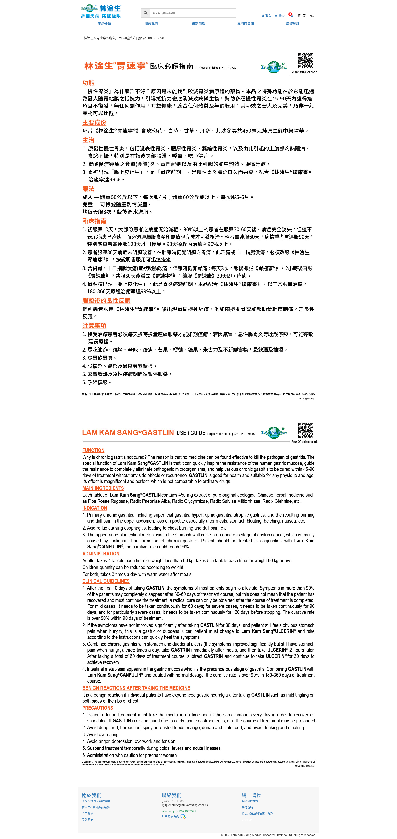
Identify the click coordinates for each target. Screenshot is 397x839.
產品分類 (104, 23)
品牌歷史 (87, 819)
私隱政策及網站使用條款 (257, 813)
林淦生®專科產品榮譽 (96, 807)
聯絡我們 (172, 794)
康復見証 (292, 23)
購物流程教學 (250, 801)
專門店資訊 (245, 23)
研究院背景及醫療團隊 (96, 801)
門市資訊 (87, 813)
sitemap (247, 819)
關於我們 (151, 23)
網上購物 (251, 794)
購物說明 (247, 807)
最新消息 (198, 23)
